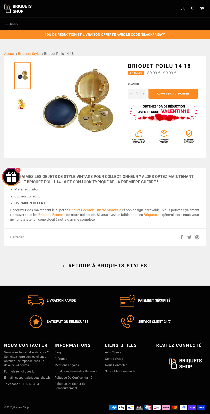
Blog (58, 352)
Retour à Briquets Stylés (107, 266)
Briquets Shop (21, 407)
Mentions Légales (67, 365)
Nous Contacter (116, 365)
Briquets (150, 215)
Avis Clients (113, 352)
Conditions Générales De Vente (76, 371)
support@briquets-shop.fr (32, 377)
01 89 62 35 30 (30, 384)
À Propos (61, 359)
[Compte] (183, 8)
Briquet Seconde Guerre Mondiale (95, 210)
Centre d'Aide (114, 359)
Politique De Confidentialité (73, 377)
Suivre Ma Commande (120, 371)
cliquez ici (28, 371)
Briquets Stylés (29, 54)
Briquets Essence (51, 215)
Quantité (134, 84)
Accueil (9, 54)
